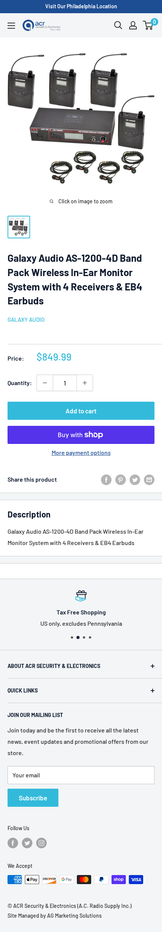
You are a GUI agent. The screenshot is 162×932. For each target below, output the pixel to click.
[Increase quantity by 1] (85, 383)
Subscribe (33, 797)
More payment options (81, 452)
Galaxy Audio (26, 319)
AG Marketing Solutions (74, 915)
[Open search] (118, 25)
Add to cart (81, 411)
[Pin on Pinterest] (120, 479)
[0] (148, 25)
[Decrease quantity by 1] (45, 383)
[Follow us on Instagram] (41, 842)
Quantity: (20, 382)
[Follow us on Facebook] (13, 842)
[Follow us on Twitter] (27, 842)
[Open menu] (11, 26)
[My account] (133, 25)
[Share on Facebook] (106, 479)
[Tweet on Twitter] (135, 479)
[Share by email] (149, 479)
